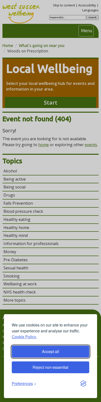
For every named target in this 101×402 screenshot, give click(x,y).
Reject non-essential (50, 367)
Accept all (50, 351)
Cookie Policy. (24, 337)
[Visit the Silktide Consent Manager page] (83, 384)
